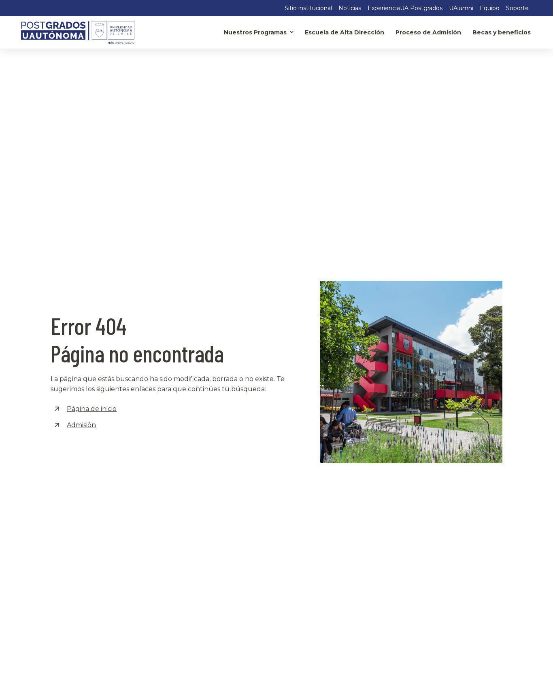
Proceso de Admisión (428, 32)
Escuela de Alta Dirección (344, 32)
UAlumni (461, 8)
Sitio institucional (308, 8)
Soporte (517, 8)
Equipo (490, 8)
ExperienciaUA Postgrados (405, 8)
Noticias (349, 8)
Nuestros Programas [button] (255, 32)
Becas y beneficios (501, 32)
